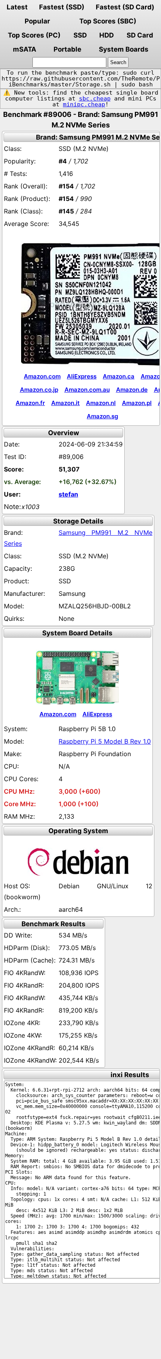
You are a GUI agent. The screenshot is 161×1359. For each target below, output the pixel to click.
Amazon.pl (137, 403)
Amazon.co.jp (39, 389)
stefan (68, 494)
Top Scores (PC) (34, 35)
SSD (80, 35)
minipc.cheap (84, 104)
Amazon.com (42, 376)
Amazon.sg (102, 416)
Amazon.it (65, 403)
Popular (37, 21)
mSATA (24, 49)
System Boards (123, 49)
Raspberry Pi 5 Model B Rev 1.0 (105, 741)
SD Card (140, 35)
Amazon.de (132, 389)
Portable (67, 49)
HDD (106, 35)
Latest (17, 7)
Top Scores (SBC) (107, 21)
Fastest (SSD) (61, 7)
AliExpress (82, 376)
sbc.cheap (95, 98)
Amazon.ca (118, 376)
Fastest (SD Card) (125, 7)
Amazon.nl (101, 403)
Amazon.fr (30, 403)
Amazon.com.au (87, 389)
